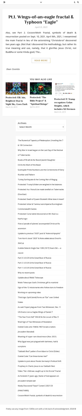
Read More (41, 60)
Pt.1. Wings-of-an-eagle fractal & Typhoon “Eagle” (41, 19)
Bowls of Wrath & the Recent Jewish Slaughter (36, 160)
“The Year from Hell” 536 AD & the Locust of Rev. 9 (38, 317)
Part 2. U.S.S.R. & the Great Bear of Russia (34, 263)
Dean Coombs (13, 69)
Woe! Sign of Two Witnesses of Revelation (35, 322)
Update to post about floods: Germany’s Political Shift (39, 361)
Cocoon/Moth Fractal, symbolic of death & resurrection (40, 395)
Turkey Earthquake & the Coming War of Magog (37, 179)
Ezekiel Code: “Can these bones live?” (33, 356)
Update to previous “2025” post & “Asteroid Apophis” (39, 233)
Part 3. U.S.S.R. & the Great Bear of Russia (34, 258)
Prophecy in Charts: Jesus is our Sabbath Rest (36, 366)
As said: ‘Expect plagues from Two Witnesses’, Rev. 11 (39, 307)
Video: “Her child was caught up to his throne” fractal (39, 371)
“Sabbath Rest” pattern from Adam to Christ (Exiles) (38, 351)
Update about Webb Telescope (30, 277)
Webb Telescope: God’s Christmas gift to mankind (38, 282)
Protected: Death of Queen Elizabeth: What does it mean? (41, 199)
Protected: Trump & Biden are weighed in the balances (40, 184)
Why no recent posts (26, 273)
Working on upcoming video (29, 292)
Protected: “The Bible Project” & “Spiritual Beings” (39, 100)
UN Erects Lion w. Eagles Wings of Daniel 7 (35, 312)
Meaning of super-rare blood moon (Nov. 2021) (37, 336)
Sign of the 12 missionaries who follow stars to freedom (40, 287)
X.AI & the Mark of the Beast (29, 165)
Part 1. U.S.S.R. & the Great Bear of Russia (34, 268)
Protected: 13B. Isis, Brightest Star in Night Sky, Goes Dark (16, 100)
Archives (22, 123)
